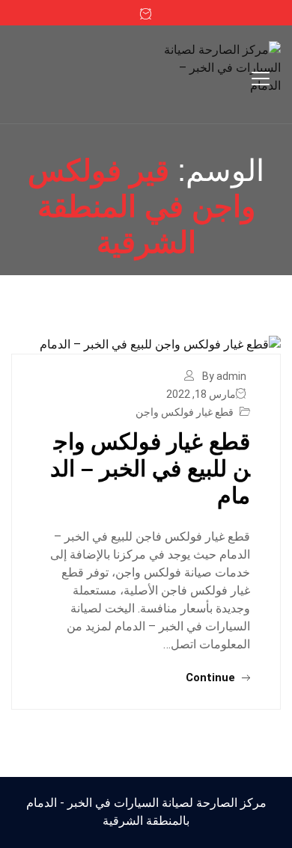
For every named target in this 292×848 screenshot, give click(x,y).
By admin (224, 376)
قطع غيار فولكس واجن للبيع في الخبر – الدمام (150, 468)
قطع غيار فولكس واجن (185, 412)
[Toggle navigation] (260, 78)
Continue (212, 677)
